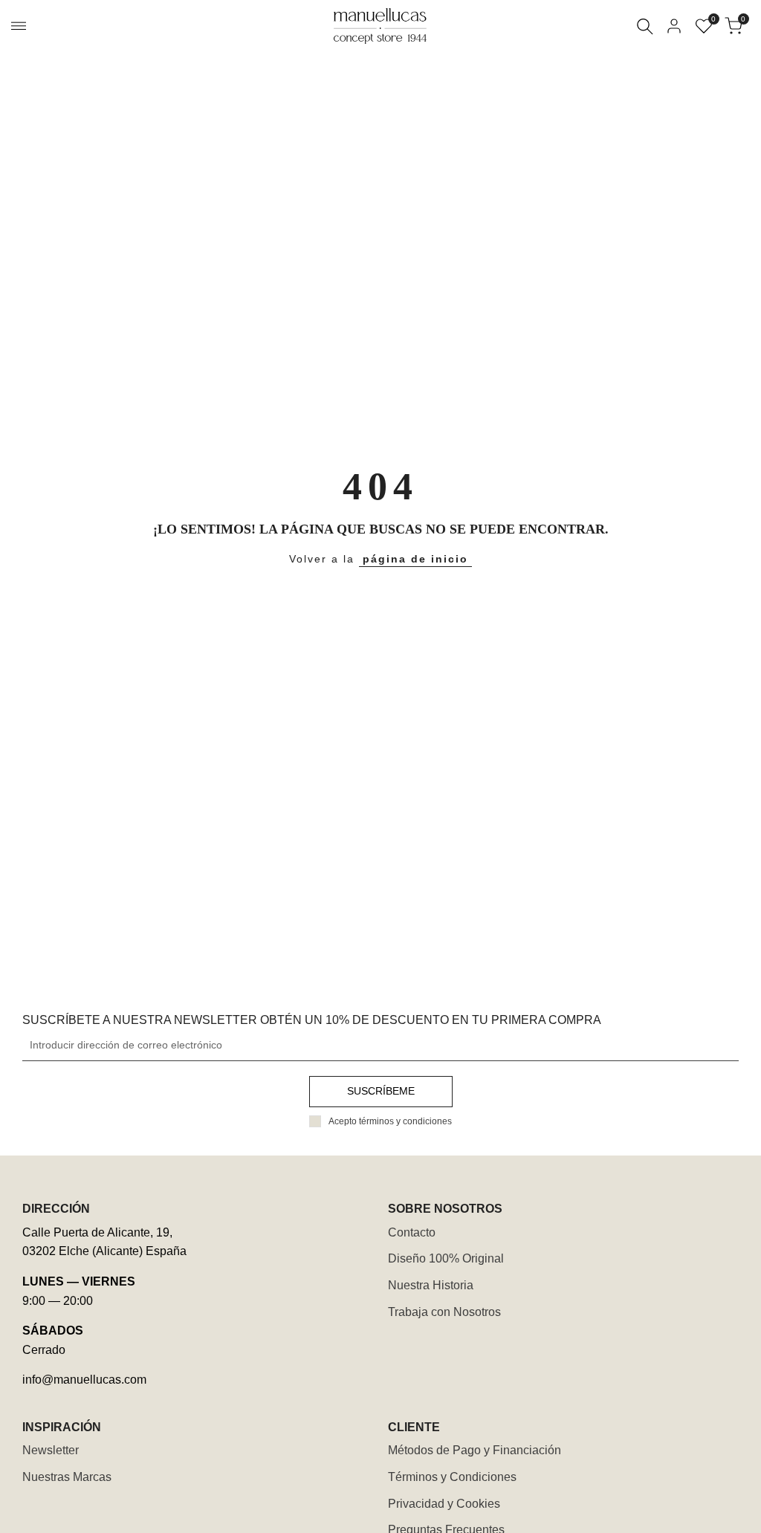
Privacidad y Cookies (444, 1503)
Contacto (411, 1232)
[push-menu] (18, 26)
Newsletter (50, 1450)
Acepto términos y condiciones (390, 1121)
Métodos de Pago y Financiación (474, 1450)
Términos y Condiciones (452, 1477)
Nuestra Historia (430, 1285)
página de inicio (415, 559)
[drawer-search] (645, 26)
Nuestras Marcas (66, 1477)
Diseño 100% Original (446, 1258)
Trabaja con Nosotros (444, 1312)
